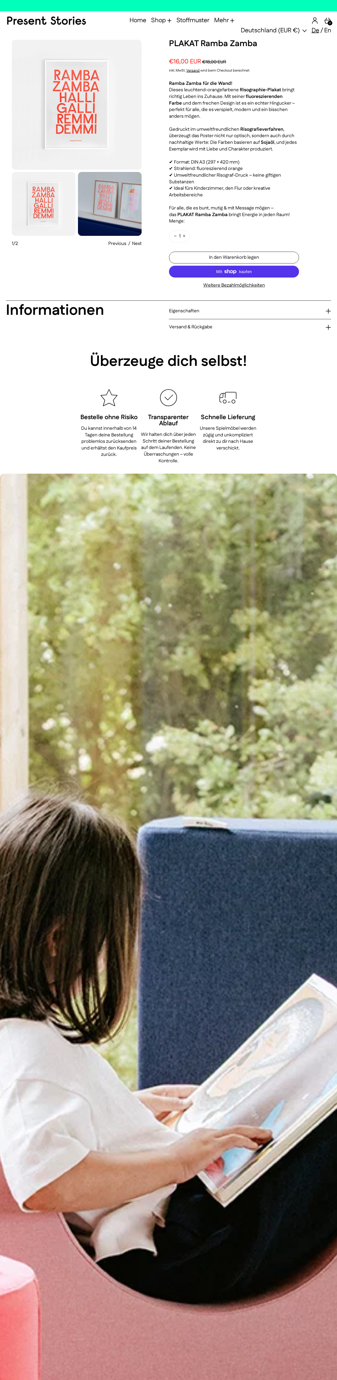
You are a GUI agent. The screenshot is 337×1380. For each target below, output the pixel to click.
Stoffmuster (192, 20)
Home (138, 20)
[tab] (44, 204)
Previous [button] (117, 244)
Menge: (177, 221)
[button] (77, 105)
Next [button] (137, 244)
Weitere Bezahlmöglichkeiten (234, 285)
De (315, 30)
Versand (193, 70)
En (327, 30)
